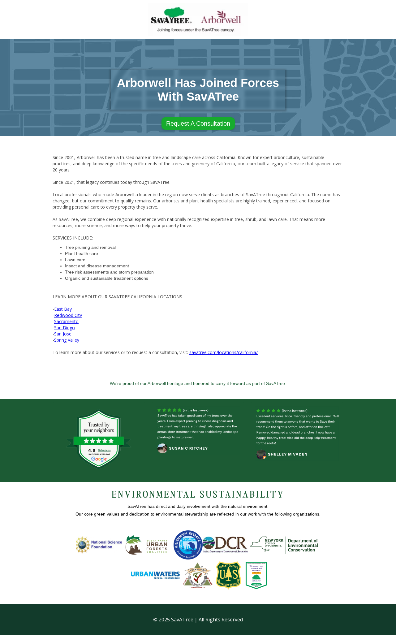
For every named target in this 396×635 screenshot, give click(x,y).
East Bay (63, 309)
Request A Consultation (198, 123)
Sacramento (66, 321)
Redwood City (68, 315)
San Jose (62, 334)
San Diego (64, 327)
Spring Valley (66, 340)
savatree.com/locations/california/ (223, 352)
